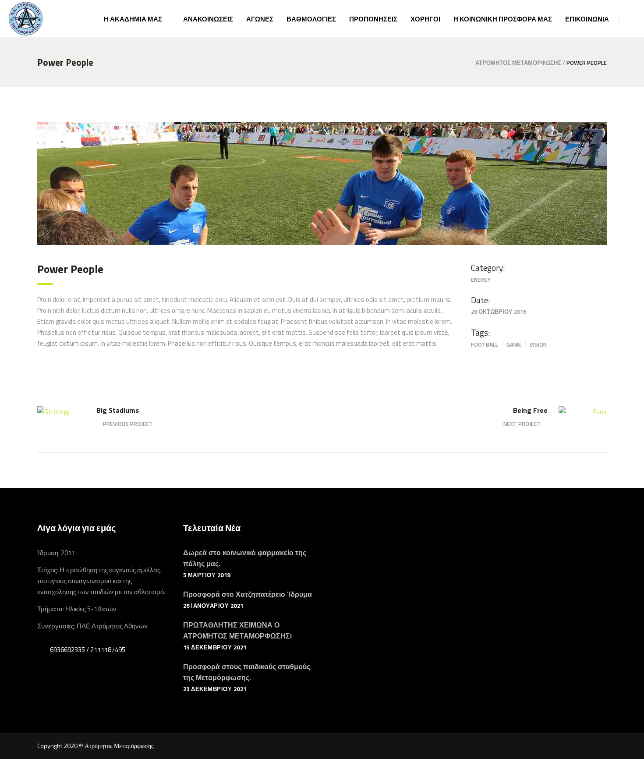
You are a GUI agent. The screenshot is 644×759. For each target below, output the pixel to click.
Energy (481, 280)
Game (513, 344)
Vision (538, 344)
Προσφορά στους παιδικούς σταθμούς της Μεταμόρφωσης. (246, 672)
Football (484, 344)
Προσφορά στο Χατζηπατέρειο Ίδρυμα (247, 594)
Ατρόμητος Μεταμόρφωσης (518, 63)
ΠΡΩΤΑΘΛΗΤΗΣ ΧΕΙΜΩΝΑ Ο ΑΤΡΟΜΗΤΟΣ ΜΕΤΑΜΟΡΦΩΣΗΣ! (237, 630)
